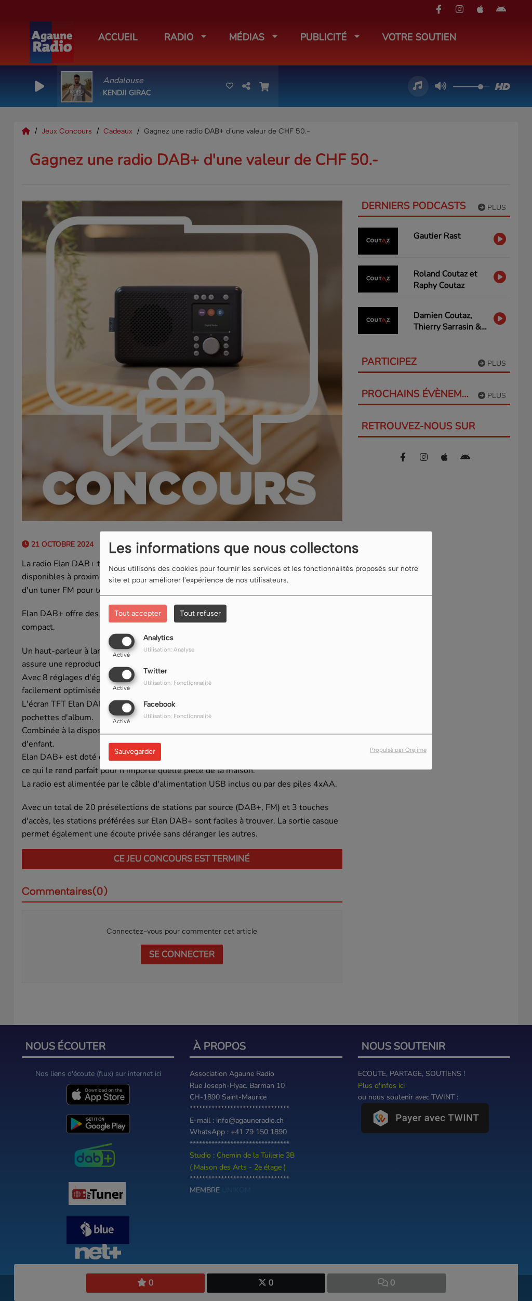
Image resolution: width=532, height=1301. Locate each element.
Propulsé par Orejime (398, 750)
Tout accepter (137, 613)
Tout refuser (200, 613)
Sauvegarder (134, 752)
